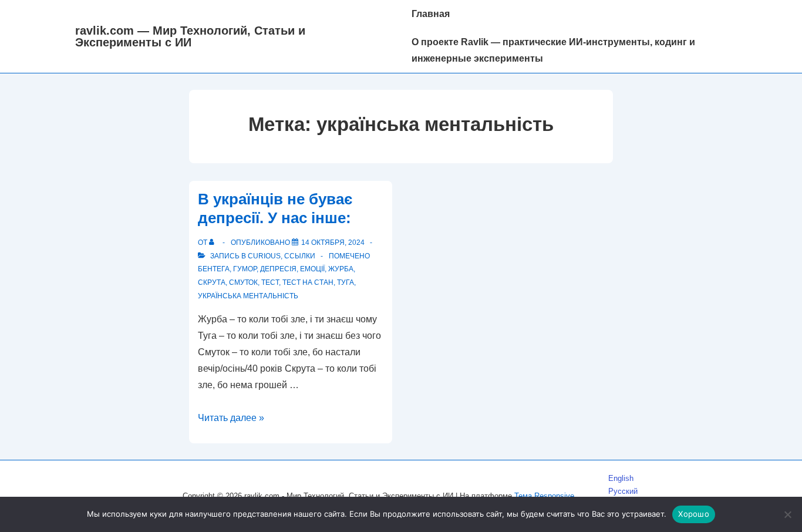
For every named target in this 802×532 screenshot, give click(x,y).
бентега (214, 269)
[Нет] (787, 514)
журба (340, 269)
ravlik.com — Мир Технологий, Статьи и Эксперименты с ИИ (190, 36)
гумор (245, 269)
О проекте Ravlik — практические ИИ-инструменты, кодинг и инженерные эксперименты (553, 50)
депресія (278, 269)
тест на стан (307, 282)
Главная (431, 14)
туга (345, 282)
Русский (623, 491)
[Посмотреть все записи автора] (214, 242)
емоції (312, 269)
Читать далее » (231, 418)
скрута (211, 282)
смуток (243, 282)
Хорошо (693, 513)
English (620, 478)
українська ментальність (248, 296)
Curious (264, 256)
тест (270, 282)
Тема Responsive (544, 495)
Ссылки (299, 256)
